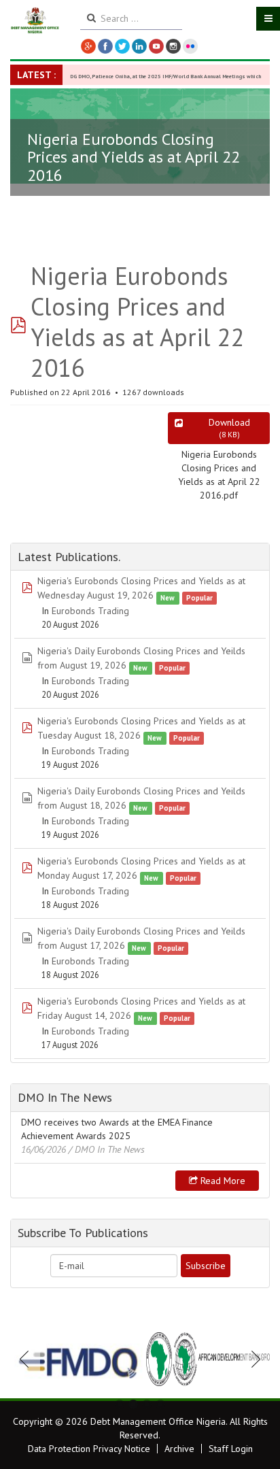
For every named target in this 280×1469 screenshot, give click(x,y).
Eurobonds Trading (90, 611)
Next (252, 1359)
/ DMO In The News (107, 1149)
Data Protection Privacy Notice (89, 1448)
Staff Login (231, 1448)
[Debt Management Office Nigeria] (35, 21)
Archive (179, 1448)
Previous (28, 1359)
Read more (221, 1181)
